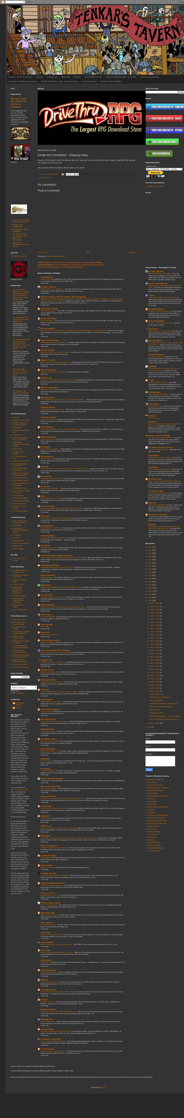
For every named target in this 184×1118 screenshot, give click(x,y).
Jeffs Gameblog (47, 625)
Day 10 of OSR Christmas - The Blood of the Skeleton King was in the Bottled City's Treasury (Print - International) (21, 294)
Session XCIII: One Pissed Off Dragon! (53, 1041)
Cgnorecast (151, 782)
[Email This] (67, 174)
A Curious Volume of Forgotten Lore (20, 571)
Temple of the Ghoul (20, 478)
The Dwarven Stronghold (157, 515)
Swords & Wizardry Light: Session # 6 (53, 1051)
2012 (150, 591)
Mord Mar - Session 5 (48, 1002)
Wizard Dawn (18, 546)
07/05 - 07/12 (155, 679)
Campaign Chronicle (48, 873)
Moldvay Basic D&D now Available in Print (54, 538)
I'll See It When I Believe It (50, 709)
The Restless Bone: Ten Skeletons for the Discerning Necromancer (20, 237)
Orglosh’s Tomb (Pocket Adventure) (20, 661)
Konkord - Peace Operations (50, 488)
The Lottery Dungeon (20, 498)
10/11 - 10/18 (155, 635)
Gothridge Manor (47, 526)
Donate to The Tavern (155, 186)
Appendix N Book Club (155, 780)
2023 (150, 557)
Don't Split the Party (48, 719)
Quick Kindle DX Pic (157, 694)
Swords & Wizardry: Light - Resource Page (59, 81)
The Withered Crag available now (52, 885)
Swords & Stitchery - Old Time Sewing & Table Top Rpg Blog (63, 297)
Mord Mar (44, 1000)
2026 (150, 547)
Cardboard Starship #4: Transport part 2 (54, 342)
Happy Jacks (152, 802)
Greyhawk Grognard (48, 417)
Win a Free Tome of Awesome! (158, 493)
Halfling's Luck (46, 826)
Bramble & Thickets (48, 1009)
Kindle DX (47, 177)
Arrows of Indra (18, 584)
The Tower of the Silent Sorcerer (160, 447)
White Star (65, 77)
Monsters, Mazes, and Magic (159, 436)
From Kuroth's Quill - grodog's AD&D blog (56, 556)
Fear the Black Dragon (155, 790)
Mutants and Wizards (48, 642)
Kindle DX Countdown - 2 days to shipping (165, 716)
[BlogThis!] (69, 174)
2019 (150, 569)
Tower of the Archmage (49, 340)
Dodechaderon (18, 540)
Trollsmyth (45, 690)
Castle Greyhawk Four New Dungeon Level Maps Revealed (60, 557)
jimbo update (45, 626)
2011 (150, 594)
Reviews (40, 77)
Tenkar (17, 708)
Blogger (103, 1087)
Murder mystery (46, 459)
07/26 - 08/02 (155, 669)
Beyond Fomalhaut (48, 328)
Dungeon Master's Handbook (158, 788)
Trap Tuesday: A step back (50, 915)
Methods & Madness (48, 437)
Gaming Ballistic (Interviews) (157, 796)
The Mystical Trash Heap (50, 565)
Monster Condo (46, 279)
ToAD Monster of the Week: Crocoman (53, 808)
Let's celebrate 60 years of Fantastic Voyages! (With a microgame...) (63, 399)
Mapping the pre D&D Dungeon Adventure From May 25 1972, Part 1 (63, 607)
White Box (44, 980)
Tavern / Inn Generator (21, 543)
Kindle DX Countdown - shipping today (164, 704)
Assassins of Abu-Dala (21, 420)
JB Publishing (46, 806)
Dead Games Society (155, 785)
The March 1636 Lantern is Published (53, 597)
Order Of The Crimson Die (50, 786)
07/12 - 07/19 (155, 676)
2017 (150, 575)
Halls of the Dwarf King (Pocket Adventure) (21, 656)
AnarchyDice (46, 933)
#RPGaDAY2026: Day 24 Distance (52, 289)
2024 (150, 553)
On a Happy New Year (48, 617)
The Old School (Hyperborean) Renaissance (55, 518)
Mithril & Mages (18, 549)
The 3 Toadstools (47, 457)
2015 (150, 582)
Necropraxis (45, 769)
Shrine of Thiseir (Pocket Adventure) (20, 651)
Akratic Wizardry (47, 427)
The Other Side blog (48, 287)
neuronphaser (46, 960)
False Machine (46, 476)
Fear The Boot (152, 793)
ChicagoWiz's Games (49, 739)
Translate (19, 693)
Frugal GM (44, 467)
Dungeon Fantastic (48, 360)
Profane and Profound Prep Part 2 (52, 934)
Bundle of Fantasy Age (48, 1021)
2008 (150, 727)
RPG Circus (151, 829)
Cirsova (151, 295)
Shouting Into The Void (49, 309)
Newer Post (42, 252)
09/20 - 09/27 (155, 644)
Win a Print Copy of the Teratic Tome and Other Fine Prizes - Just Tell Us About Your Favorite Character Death (21, 344)
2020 (150, 566)
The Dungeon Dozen (48, 990)
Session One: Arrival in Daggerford (159, 311)
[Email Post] (63, 174)
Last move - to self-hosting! (50, 741)
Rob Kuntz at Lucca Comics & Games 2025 (55, 652)
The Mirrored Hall (19, 504)
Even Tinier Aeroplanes (48, 311)
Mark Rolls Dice (47, 1019)
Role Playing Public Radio (157, 821)
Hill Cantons (45, 516)
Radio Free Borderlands (156, 818)
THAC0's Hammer (154, 845)
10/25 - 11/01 (155, 629)
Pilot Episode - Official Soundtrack (21, 230)
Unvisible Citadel (47, 1029)
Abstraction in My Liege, (49, 547)
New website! (45, 962)
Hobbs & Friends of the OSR (157, 807)
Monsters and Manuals (49, 388)
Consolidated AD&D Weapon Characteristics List (57, 567)
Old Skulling (45, 836)
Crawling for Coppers (49, 856)
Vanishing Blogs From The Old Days (53, 409)
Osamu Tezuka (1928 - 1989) (50, 751)
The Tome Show (153, 851)
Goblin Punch (46, 585)
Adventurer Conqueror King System (21, 576)
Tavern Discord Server (149, 77)
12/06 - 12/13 (155, 613)
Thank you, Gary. (154, 418)
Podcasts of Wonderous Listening (23, 81)
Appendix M (45, 816)
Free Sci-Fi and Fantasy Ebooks (161, 707)
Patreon (77, 77)
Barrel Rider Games (93, 77)
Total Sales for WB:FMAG (49, 982)
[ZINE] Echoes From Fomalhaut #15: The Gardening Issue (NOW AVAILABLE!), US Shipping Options (74, 330)
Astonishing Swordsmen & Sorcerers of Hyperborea (18, 590)
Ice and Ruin (45, 546)
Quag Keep (45, 632)
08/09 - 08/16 (155, 663)
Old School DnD (47, 865)
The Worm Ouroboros (48, 771)
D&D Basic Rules (19, 619)
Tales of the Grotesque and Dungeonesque (21, 474)
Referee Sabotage (47, 577)
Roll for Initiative (153, 826)
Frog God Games (88, 81)
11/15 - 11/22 (155, 622)
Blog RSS (152, 525)
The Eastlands (18, 495)
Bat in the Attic (46, 378)
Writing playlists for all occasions (51, 701)
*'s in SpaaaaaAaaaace (48, 731)
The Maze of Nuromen (21, 501)
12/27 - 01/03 (155, 603)
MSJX (43, 496)
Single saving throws (47, 439)
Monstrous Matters (48, 398)
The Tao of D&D (46, 595)
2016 (150, 578)
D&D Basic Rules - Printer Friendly (19, 623)
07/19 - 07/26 (155, 672)
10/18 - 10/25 (155, 632)
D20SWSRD (17, 526)
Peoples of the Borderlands (18, 226)
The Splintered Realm (156, 309)
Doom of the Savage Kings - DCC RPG (20, 439)
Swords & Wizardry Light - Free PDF (121, 77)
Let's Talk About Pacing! (48, 925)
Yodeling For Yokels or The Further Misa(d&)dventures (59, 1011)
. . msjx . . (151, 380)
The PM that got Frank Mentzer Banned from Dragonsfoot (21, 319)
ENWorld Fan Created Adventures (21, 642)
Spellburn (151, 840)
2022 (150, 560)
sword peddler (153, 455)
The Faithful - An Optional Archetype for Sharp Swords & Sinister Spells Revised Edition (69, 838)
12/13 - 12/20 (155, 610)
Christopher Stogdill (19, 704)
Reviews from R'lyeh (48, 319)
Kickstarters (52, 77)
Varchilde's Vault (47, 670)
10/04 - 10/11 (155, 638)
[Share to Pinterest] (77, 174)
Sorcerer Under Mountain (158, 283)
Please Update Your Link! (49, 972)
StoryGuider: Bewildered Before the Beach (21, 244)
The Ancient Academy (21, 481)
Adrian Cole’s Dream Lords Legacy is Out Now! (164, 297)
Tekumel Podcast (153, 843)
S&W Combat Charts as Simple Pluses (20, 522)
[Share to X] (72, 174)
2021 (150, 563)
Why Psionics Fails (47, 390)
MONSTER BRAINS (48, 749)
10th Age (16, 417)
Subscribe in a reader (19, 256)
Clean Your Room (46, 761)
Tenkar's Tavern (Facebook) (20, 77)
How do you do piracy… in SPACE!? (53, 662)
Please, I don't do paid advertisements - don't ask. (57, 952)
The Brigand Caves (20, 488)
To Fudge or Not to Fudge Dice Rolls (160, 437)
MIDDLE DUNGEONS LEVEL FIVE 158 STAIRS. (57, 944)
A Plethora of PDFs (156, 713)
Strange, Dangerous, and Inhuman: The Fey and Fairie (59, 828)
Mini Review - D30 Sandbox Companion (20, 392)
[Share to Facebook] (75, 174)
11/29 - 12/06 (155, 616)
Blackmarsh (17, 428)
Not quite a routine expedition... (158, 449)
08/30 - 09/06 (155, 654)
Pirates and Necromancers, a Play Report (54, 721)
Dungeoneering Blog (47, 867)
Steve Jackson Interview (49, 788)
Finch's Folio (45, 950)
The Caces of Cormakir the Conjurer (21, 492)
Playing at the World (48, 680)
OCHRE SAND (46, 818)
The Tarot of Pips (46, 711)
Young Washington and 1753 (50, 498)
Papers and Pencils (48, 575)
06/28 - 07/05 (155, 682)
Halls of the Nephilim (48, 370)
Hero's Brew (151, 804)
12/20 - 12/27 (155, 606)
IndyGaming (45, 759)
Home (88, 252)
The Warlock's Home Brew (51, 1039)
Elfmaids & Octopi (47, 350)
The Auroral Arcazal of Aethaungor (21, 484)
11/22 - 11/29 (155, 619)
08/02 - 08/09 (155, 666)
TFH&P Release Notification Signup (160, 457)
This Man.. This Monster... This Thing (53, 372)
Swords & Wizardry (19, 790)
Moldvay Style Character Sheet (19, 637)
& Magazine (17, 535)
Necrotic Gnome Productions (52, 779)
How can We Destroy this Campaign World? (55, 992)
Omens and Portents (48, 796)
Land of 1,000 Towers (21, 461)
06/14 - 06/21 (155, 688)
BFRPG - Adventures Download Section (20, 424)
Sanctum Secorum (154, 832)
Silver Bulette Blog (48, 913)
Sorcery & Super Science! (50, 640)
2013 (150, 588)
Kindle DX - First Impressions (160, 697)
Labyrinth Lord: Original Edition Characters (18, 600)
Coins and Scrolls (47, 506)
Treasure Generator (20, 664)
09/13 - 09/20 (155, 647)
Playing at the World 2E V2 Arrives (52, 682)
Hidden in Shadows (48, 605)
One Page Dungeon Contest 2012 (20, 469)
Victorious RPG (46, 700)
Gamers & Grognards (49, 846)
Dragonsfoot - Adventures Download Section (21, 444)
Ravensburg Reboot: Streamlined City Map (55, 875)
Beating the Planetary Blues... (50, 449)
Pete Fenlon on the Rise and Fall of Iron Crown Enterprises (60, 429)
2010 (150, 597)
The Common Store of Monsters (51, 478)
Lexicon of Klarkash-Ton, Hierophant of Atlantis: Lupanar (59, 692)
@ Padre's (152, 416)
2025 (150, 550)
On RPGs (150, 810)
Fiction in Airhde (46, 857)
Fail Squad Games (47, 893)
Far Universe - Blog (155, 491)
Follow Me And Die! (48, 407)
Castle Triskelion (47, 942)
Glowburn (151, 799)
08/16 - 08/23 (155, 660)
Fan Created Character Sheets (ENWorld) (21, 632)
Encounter (16, 538)
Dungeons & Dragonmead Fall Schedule (54, 847)
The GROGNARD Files (155, 848)
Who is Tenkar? (155, 710)
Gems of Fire (17, 449)
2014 (150, 585)
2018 (150, 572)
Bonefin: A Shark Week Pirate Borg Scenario (21, 221)
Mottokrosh (152, 422)
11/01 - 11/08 (155, 625)
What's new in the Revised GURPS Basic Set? (56, 362)
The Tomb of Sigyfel (20, 511)
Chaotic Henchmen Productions (53, 883)
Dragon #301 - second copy (50, 634)
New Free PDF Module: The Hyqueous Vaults (56, 1031)
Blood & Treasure (19, 596)
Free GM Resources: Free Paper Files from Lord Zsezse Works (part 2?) (65, 469)
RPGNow (99, 262)
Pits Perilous (45, 447)
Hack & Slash (46, 615)
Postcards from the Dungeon (157, 815)
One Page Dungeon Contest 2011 (20, 465)
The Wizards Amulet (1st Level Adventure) (20, 646)
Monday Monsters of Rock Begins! (159, 331)
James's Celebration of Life (50, 905)
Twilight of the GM (47, 729)
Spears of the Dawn (20, 610)
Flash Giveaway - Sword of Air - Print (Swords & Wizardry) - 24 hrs (21, 372)
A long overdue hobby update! (50, 672)
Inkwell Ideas (153, 329)
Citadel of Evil (18, 435)
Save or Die (151, 837)
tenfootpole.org (46, 277)
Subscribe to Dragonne (48, 419)
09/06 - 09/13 (155, 650)
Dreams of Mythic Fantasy (51, 903)
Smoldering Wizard (48, 536)
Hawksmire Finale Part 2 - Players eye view (55, 352)
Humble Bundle (47, 265)
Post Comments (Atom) (56, 256)
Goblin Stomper (46, 923)
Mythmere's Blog (154, 479)
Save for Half (152, 834)
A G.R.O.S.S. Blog (47, 1049)
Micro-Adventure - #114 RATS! (51, 528)
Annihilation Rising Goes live (50, 895)
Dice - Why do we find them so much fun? (165, 719)
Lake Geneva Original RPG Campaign (55, 650)
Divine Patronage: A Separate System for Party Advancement (61, 587)
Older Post (133, 252)
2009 (150, 601)
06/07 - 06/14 (155, 691)
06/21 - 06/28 (155, 685)
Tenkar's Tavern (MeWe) (110, 81)
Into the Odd (45, 486)
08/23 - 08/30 (155, 657)
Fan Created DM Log (20, 667)
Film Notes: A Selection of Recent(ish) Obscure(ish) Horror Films (62, 508)
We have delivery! (156, 700)
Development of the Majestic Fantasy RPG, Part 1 (57, 380)
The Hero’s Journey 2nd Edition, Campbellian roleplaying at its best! (63, 798)
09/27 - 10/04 (155, 641)
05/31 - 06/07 (155, 723)
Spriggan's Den (46, 660)
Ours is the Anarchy (47, 320)
